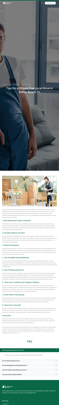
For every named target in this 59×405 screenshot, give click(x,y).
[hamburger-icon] (41, 3)
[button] (29, 350)
